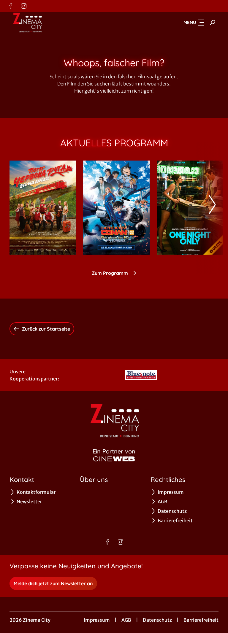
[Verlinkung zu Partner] (141, 375)
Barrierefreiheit (200, 620)
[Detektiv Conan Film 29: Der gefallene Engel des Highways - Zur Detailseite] (116, 208)
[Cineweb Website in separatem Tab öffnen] (114, 458)
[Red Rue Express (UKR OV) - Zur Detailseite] (43, 208)
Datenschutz (157, 620)
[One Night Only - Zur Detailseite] (190, 208)
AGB (126, 620)
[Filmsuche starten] (212, 22)
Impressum (97, 620)
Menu (189, 22)
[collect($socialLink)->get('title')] (11, 6)
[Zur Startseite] (51, 22)
